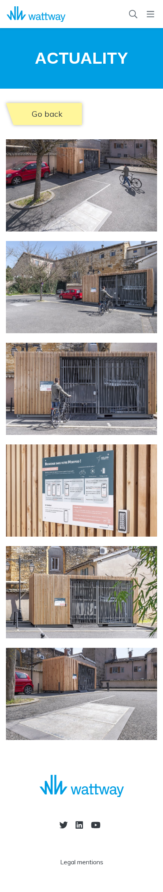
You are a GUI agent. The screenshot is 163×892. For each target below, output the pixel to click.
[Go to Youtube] (95, 825)
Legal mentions (81, 862)
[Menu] (150, 14)
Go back (47, 114)
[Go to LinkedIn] (79, 825)
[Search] (133, 14)
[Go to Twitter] (63, 825)
